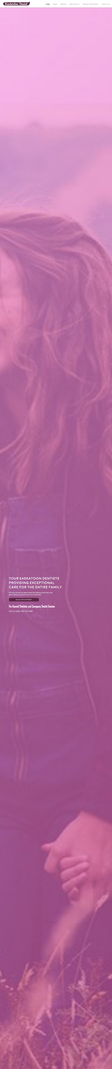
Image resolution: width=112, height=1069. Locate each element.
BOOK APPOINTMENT (24, 599)
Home (16, 3)
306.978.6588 (27, 611)
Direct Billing (74, 4)
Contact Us (106, 4)
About (55, 4)
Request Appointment (90, 4)
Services (63, 4)
